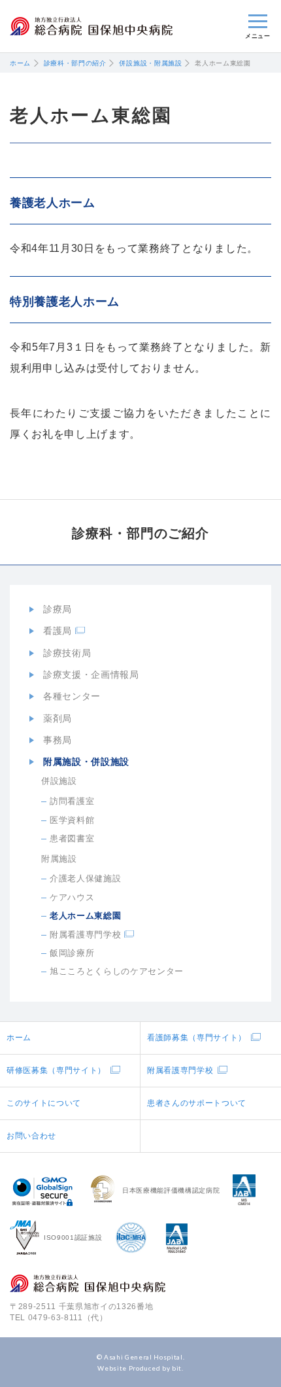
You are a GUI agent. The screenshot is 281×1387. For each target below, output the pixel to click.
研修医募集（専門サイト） (56, 1070)
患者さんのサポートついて (196, 1103)
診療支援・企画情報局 (91, 674)
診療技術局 (67, 653)
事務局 (57, 740)
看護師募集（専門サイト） (196, 1037)
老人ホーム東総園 (85, 916)
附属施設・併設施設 (86, 761)
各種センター (72, 696)
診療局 (57, 609)
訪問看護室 (72, 801)
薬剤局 (57, 718)
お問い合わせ (31, 1135)
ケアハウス (72, 897)
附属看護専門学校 (85, 934)
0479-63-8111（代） (68, 1317)
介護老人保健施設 (85, 878)
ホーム (20, 63)
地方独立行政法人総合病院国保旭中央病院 (91, 26)
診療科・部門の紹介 (75, 63)
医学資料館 (72, 820)
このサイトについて (44, 1103)
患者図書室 (72, 838)
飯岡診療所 (72, 953)
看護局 (57, 630)
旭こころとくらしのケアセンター (117, 971)
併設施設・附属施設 (150, 63)
